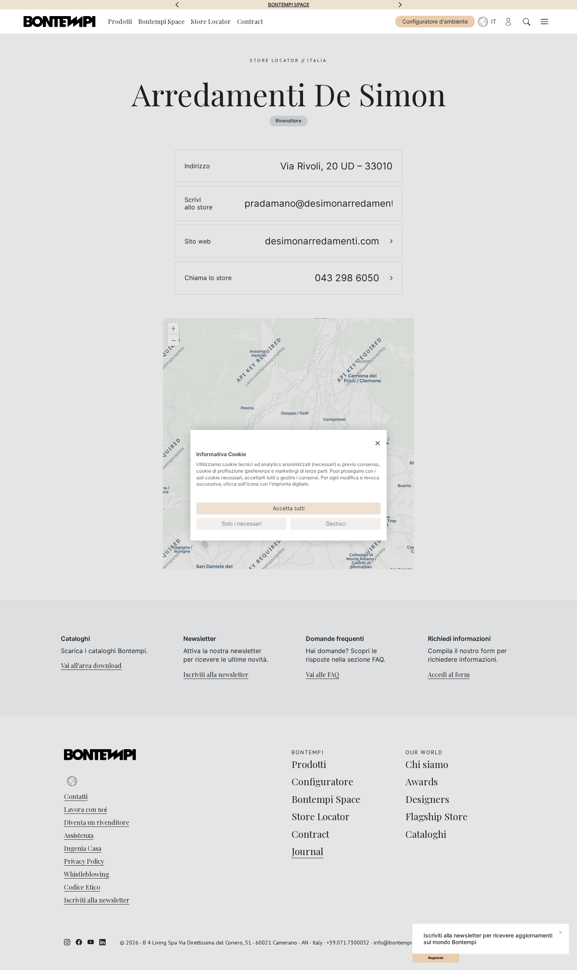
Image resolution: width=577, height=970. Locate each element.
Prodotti (120, 21)
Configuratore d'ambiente (435, 21)
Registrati (435, 958)
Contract (250, 21)
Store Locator (211, 21)
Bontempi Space (288, 4)
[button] (177, 4)
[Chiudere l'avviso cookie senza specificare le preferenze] (377, 443)
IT (493, 21)
